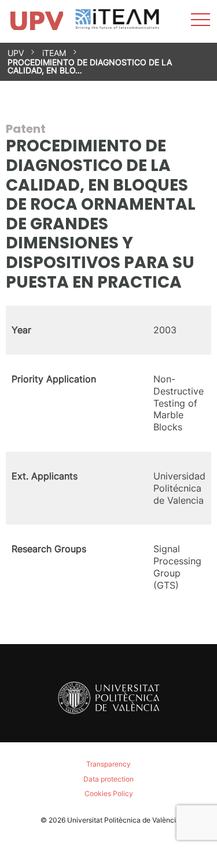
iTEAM (54, 53)
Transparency (108, 764)
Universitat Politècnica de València (123, 820)
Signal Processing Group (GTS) (177, 566)
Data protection (108, 779)
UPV (16, 53)
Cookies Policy (108, 793)
